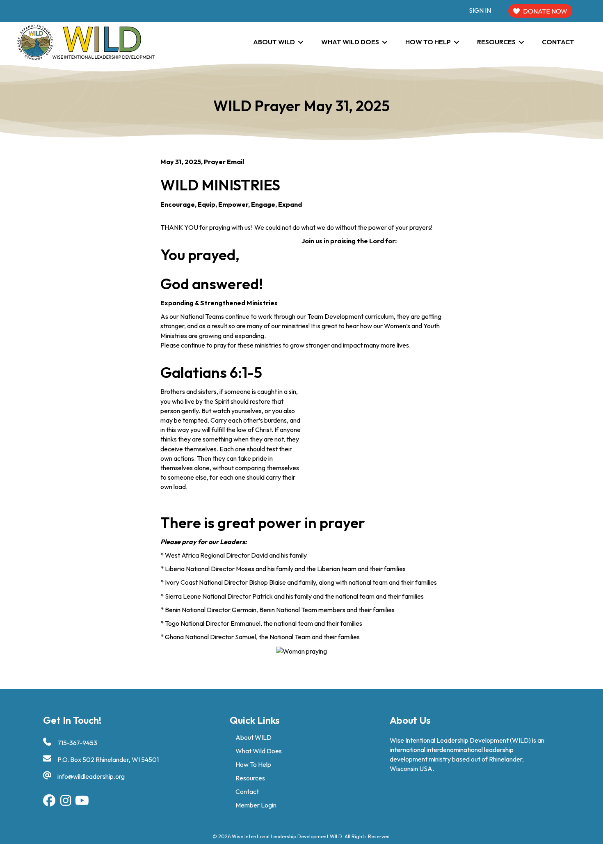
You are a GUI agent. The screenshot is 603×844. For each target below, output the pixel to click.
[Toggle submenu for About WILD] (301, 42)
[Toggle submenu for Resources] (521, 42)
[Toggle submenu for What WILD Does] (385, 42)
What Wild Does (258, 751)
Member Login (255, 805)
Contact (247, 791)
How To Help (253, 764)
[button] (49, 800)
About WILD (253, 737)
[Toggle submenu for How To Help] (456, 42)
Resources (250, 778)
